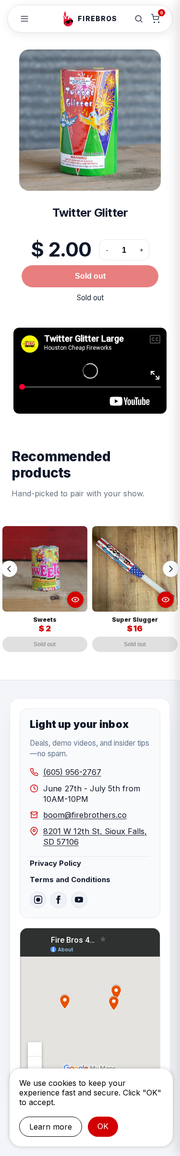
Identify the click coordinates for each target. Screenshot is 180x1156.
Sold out (90, 276)
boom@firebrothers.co (85, 815)
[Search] (139, 19)
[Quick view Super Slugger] (165, 599)
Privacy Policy (55, 863)
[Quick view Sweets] (75, 599)
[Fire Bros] (68, 18)
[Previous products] (9, 569)
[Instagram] (38, 900)
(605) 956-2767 (72, 772)
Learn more (50, 1126)
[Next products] (171, 569)
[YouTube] (79, 900)
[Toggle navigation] (24, 18)
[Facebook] (58, 900)
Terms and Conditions (70, 879)
